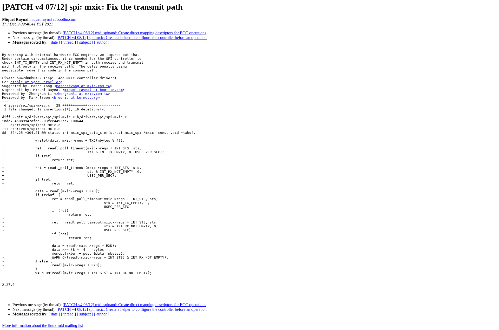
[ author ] (101, 42)
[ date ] (54, 42)
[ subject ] (85, 42)
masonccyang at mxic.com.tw (83, 86)
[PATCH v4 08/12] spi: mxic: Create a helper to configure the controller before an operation (131, 37)
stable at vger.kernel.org (36, 82)
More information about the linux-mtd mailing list (42, 325)
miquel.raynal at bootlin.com (52, 19)
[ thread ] (68, 42)
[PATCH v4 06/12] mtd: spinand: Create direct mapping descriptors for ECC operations (134, 33)
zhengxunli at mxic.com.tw (82, 94)
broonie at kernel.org (76, 98)
